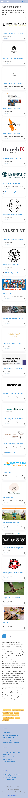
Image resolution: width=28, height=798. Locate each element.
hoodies (17, 717)
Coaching (6, 712)
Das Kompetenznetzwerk (10, 735)
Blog (22, 710)
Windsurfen (6, 720)
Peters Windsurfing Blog (11, 108)
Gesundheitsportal (8, 779)
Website (5, 38)
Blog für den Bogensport (11, 598)
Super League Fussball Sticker (13, 418)
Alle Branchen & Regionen (10, 757)
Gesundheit (16, 710)
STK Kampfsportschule (11, 264)
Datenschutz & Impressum (14, 789)
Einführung (6, 754)
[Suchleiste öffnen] (17, 1)
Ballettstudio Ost (10, 452)
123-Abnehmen (8, 498)
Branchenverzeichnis (9, 761)
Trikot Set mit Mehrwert (11, 523)
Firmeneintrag (7, 732)
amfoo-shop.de (8, 293)
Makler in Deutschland (9, 777)
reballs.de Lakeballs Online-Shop (14, 83)
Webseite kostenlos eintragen (14, 786)
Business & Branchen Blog (11, 742)
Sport (11, 712)
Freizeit (16, 715)
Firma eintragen (7, 740)
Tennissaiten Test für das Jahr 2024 (15, 318)
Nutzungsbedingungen (8, 792)
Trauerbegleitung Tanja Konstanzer (15, 183)
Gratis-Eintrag (6, 63)
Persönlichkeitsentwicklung (8, 717)
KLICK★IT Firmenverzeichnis (11, 752)
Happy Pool (7, 473)
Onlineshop (7, 710)
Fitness (16, 712)
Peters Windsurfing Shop (11, 133)
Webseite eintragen (8, 737)
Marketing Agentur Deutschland (12, 775)
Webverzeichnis (7, 759)
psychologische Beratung (8, 715)
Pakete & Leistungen (20, 792)
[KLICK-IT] (6, 1)
